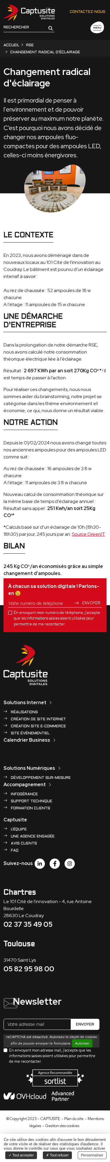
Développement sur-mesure (40, 778)
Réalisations (24, 712)
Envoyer (90, 602)
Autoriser (82, 1043)
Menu (97, 28)
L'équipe (18, 829)
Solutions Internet (25, 702)
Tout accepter (22, 1155)
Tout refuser (59, 1155)
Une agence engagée (32, 836)
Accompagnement (25, 785)
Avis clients (23, 843)
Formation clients (30, 808)
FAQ (14, 850)
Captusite (15, 820)
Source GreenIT (88, 534)
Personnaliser (92, 1155)
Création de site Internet (38, 719)
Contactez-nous (87, 12)
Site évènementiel (30, 733)
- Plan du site (73, 1118)
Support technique (31, 801)
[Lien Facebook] (55, 864)
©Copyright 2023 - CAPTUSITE (33, 1118)
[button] (51, 27)
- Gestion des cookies (61, 1125)
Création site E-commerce (38, 726)
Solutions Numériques (29, 768)
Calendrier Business (27, 740)
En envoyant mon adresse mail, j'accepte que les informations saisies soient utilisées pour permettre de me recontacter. (52, 1056)
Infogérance (24, 794)
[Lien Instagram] (70, 864)
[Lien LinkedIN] (40, 864)
